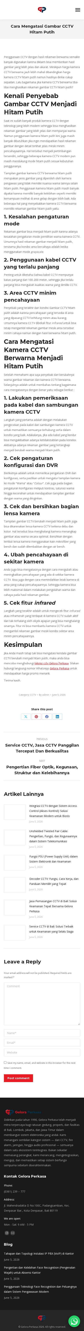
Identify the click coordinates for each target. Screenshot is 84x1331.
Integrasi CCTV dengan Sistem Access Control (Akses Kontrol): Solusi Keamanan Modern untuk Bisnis (53, 811)
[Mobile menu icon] (77, 10)
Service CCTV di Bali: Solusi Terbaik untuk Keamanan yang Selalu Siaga (51, 929)
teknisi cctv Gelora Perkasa (52, 663)
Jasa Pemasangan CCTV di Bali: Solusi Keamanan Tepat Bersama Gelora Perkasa (53, 906)
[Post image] (14, 812)
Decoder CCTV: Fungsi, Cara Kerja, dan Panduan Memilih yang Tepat (54, 881)
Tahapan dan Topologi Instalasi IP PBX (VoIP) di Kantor (39, 1253)
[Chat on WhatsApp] (74, 1321)
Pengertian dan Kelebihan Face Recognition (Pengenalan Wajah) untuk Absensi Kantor (39, 1270)
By (44, 694)
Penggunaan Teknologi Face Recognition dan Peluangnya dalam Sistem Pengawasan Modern (40, 1289)
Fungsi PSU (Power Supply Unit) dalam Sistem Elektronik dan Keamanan (53, 859)
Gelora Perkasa (59, 668)
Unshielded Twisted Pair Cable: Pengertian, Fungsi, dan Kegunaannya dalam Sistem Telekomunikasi (53, 836)
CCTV (33, 694)
